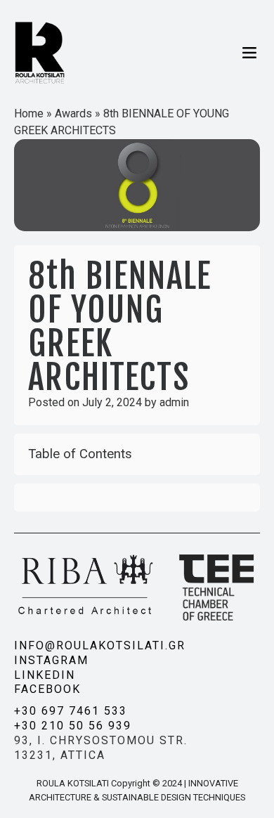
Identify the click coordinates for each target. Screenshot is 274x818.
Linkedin (44, 675)
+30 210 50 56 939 (72, 725)
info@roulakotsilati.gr (99, 645)
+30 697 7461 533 (70, 711)
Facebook (47, 689)
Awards (73, 113)
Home (29, 113)
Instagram (51, 660)
